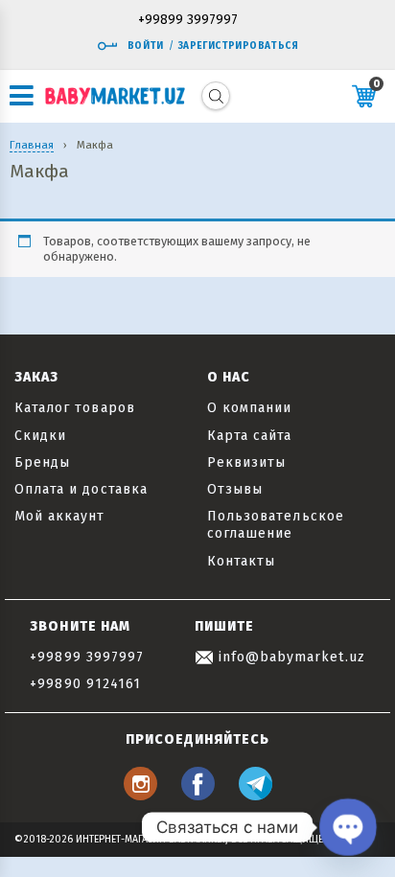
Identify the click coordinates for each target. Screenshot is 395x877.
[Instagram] (140, 795)
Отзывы (235, 489)
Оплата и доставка (81, 489)
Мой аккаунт (59, 516)
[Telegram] (255, 795)
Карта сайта (249, 435)
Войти (146, 46)
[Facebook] (198, 795)
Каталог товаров (74, 408)
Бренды (42, 462)
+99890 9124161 (85, 684)
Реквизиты (246, 462)
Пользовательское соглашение (275, 525)
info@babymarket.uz (289, 657)
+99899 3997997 (188, 20)
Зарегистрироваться (238, 46)
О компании (249, 408)
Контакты (241, 561)
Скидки (40, 435)
